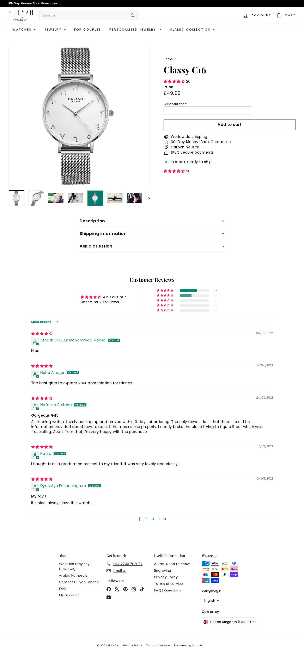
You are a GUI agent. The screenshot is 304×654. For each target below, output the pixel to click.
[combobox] (88, 15)
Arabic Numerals (73, 575)
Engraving (162, 570)
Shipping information (103, 233)
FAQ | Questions (167, 590)
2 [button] (146, 519)
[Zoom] (79, 116)
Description (92, 221)
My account (69, 595)
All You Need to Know (172, 564)
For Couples (87, 29)
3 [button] (153, 519)
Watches (22, 29)
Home (169, 59)
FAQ (62, 588)
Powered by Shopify (188, 645)
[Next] (147, 198)
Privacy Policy (166, 577)
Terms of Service (168, 583)
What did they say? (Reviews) (75, 566)
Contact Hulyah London (79, 582)
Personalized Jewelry (133, 29)
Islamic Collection (190, 29)
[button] (175, 81)
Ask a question (96, 246)
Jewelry (53, 29)
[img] (42, 333)
